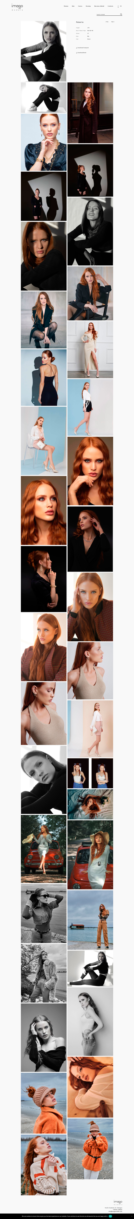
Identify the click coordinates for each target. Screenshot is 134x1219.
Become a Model (99, 6)
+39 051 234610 (117, 1209)
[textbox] (109, 14)
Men (73, 6)
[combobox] (109, 14)
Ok (110, 1216)
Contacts (110, 6)
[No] (132, 1216)
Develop (88, 6)
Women (66, 6)
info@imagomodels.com (115, 1211)
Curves (80, 6)
